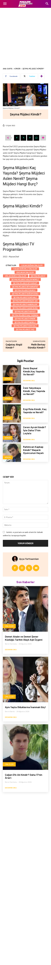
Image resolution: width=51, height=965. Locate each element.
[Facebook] (17, 138)
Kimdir (17, 68)
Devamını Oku (29, 380)
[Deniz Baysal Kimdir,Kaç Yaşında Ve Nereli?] (12, 374)
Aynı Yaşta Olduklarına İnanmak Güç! (25, 707)
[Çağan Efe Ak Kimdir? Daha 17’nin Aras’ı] (25, 747)
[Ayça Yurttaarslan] (15, 559)
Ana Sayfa (7, 68)
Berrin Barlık (10, 711)
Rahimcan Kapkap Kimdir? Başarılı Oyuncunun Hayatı (33, 449)
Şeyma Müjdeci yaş (25, 329)
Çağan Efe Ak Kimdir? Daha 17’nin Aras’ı (23, 776)
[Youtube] (36, 568)
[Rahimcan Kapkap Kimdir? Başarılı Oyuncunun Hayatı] (12, 453)
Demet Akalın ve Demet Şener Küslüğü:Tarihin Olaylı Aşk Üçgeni (23, 638)
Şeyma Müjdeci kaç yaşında (25, 315)
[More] (41, 76)
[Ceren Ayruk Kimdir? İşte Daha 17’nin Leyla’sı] (12, 433)
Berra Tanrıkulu (11, 644)
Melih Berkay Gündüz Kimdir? (36, 346)
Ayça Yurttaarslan (29, 558)
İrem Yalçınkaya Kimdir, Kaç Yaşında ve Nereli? (34, 391)
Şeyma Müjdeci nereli (25, 322)
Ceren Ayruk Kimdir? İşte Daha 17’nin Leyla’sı (34, 430)
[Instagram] (22, 568)
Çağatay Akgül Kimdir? (14, 346)
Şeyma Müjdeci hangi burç (25, 308)
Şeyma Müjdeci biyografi (25, 283)
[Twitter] (23, 138)
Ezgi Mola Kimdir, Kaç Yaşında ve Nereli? (35, 410)
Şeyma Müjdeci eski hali (25, 297)
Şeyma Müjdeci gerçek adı (25, 301)
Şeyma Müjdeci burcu (25, 290)
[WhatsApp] (36, 138)
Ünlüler (9, 626)
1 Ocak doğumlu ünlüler (25, 269)
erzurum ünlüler (25, 272)
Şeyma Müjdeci (38, 276)
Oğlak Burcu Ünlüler (15, 276)
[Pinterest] (30, 138)
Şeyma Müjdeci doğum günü (25, 293)
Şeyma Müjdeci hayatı (25, 311)
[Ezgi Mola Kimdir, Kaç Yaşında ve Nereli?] (12, 413)
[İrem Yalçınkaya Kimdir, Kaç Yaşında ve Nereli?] (12, 394)
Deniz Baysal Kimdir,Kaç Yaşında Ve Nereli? (33, 371)
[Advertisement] (25, 34)
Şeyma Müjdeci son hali (25, 326)
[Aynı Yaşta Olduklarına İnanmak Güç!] (25, 679)
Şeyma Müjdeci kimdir (25, 318)
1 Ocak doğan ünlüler (31, 265)
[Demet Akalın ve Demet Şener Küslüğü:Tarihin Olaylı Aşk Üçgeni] (25, 609)
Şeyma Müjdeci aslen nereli (25, 279)
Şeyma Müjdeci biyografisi (25, 286)
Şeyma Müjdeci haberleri (25, 304)
